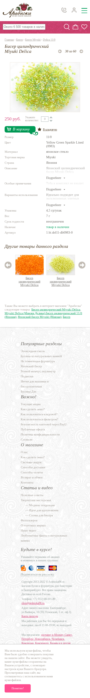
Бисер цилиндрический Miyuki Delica (29, 281)
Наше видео (28, 530)
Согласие (27, 439)
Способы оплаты (32, 472)
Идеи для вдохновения (43, 510)
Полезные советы (32, 495)
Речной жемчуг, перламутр (38, 371)
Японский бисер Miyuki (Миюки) (39, 317)
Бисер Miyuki (33, 39)
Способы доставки (33, 467)
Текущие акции (31, 404)
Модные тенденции (42, 505)
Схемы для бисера (41, 515)
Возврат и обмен (31, 477)
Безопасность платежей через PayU (43, 424)
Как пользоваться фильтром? (39, 419)
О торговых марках (33, 525)
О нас (24, 452)
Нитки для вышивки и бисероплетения (35, 384)
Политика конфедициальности (40, 434)
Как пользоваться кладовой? (39, 414)
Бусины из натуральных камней (41, 356)
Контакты (27, 482)
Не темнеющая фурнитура (38, 361)
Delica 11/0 (49, 39)
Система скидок (31, 462)
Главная (9, 39)
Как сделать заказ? (33, 409)
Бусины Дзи (28, 391)
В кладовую (50, 129)
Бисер (19, 39)
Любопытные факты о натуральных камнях (44, 538)
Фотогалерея (29, 520)
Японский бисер (31, 366)
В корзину (21, 129)
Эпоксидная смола (33, 351)
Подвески (27, 376)
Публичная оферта (33, 429)
